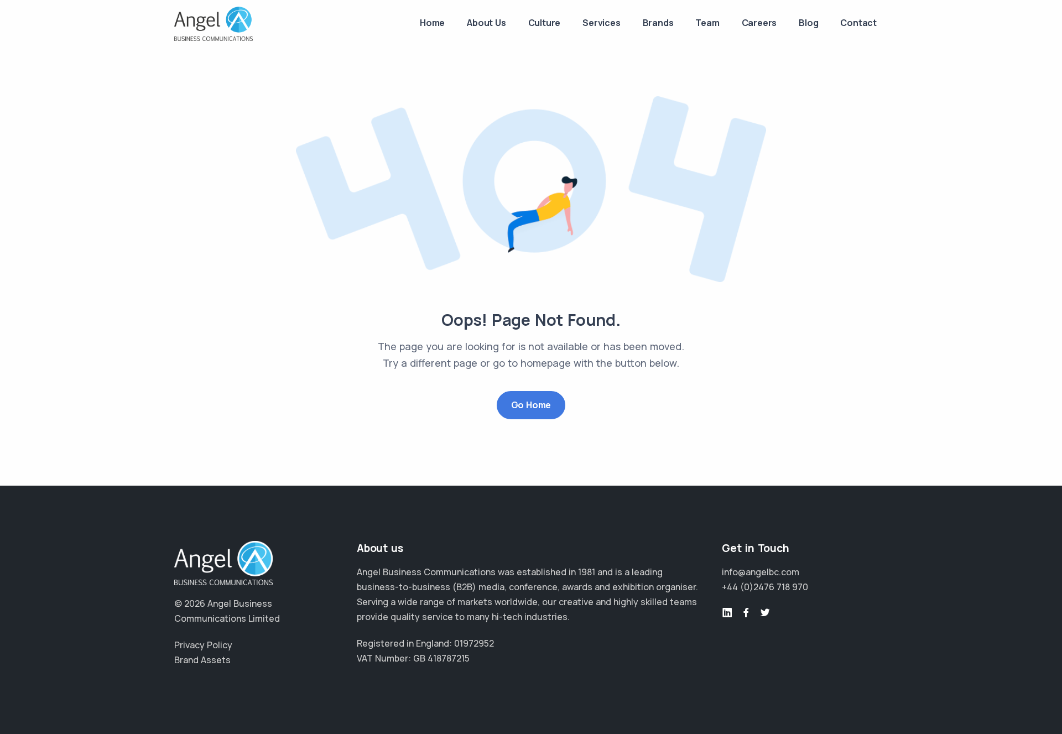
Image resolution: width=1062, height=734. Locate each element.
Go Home (531, 405)
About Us (486, 23)
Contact (858, 23)
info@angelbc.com (760, 572)
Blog (808, 23)
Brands (658, 23)
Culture (544, 23)
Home (432, 23)
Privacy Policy (203, 645)
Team (707, 23)
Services (601, 23)
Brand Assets (202, 660)
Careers (759, 23)
